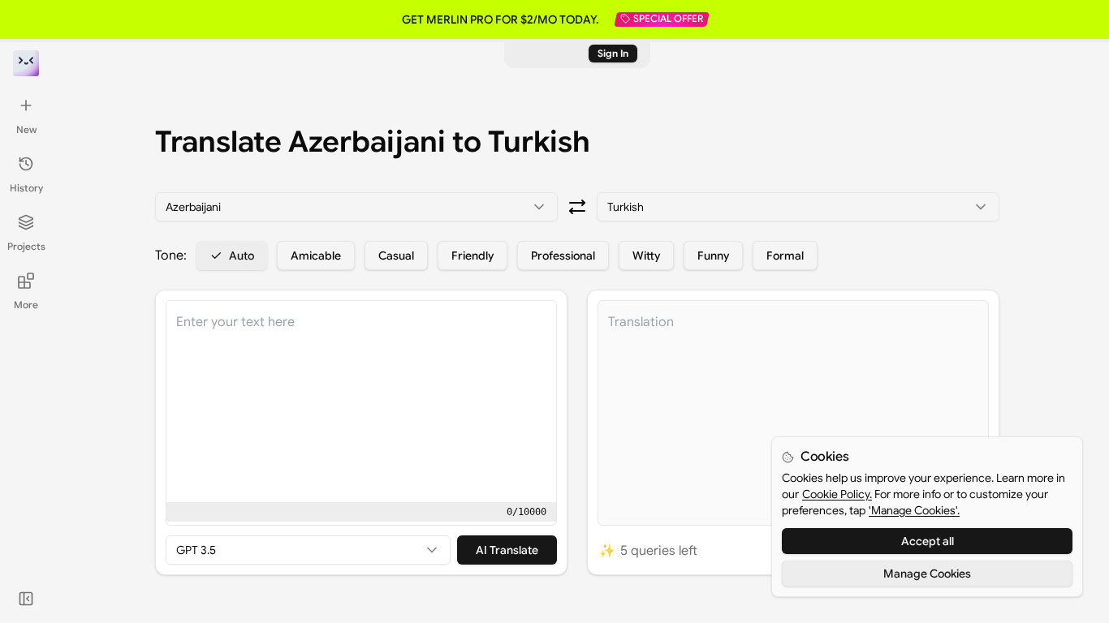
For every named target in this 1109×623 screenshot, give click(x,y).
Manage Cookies (927, 573)
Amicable (316, 255)
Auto (241, 255)
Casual (396, 255)
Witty (646, 255)
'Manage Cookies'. (914, 510)
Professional (563, 255)
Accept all (927, 541)
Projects (26, 246)
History (26, 188)
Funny (713, 255)
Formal (785, 255)
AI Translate (507, 550)
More (26, 305)
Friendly (472, 255)
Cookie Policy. (837, 494)
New (26, 129)
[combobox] (356, 206)
